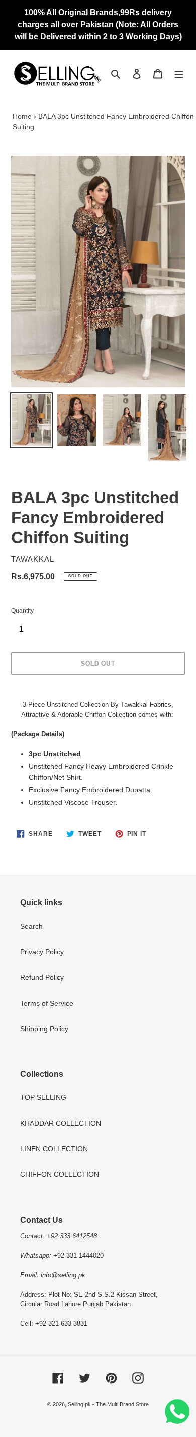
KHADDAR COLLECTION (60, 1123)
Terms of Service (46, 1003)
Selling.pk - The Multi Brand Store (108, 1404)
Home (22, 116)
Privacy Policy (42, 952)
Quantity (22, 610)
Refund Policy (42, 977)
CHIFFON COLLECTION (59, 1174)
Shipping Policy (44, 1029)
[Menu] (178, 73)
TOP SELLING (43, 1097)
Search (31, 926)
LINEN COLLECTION (54, 1149)
